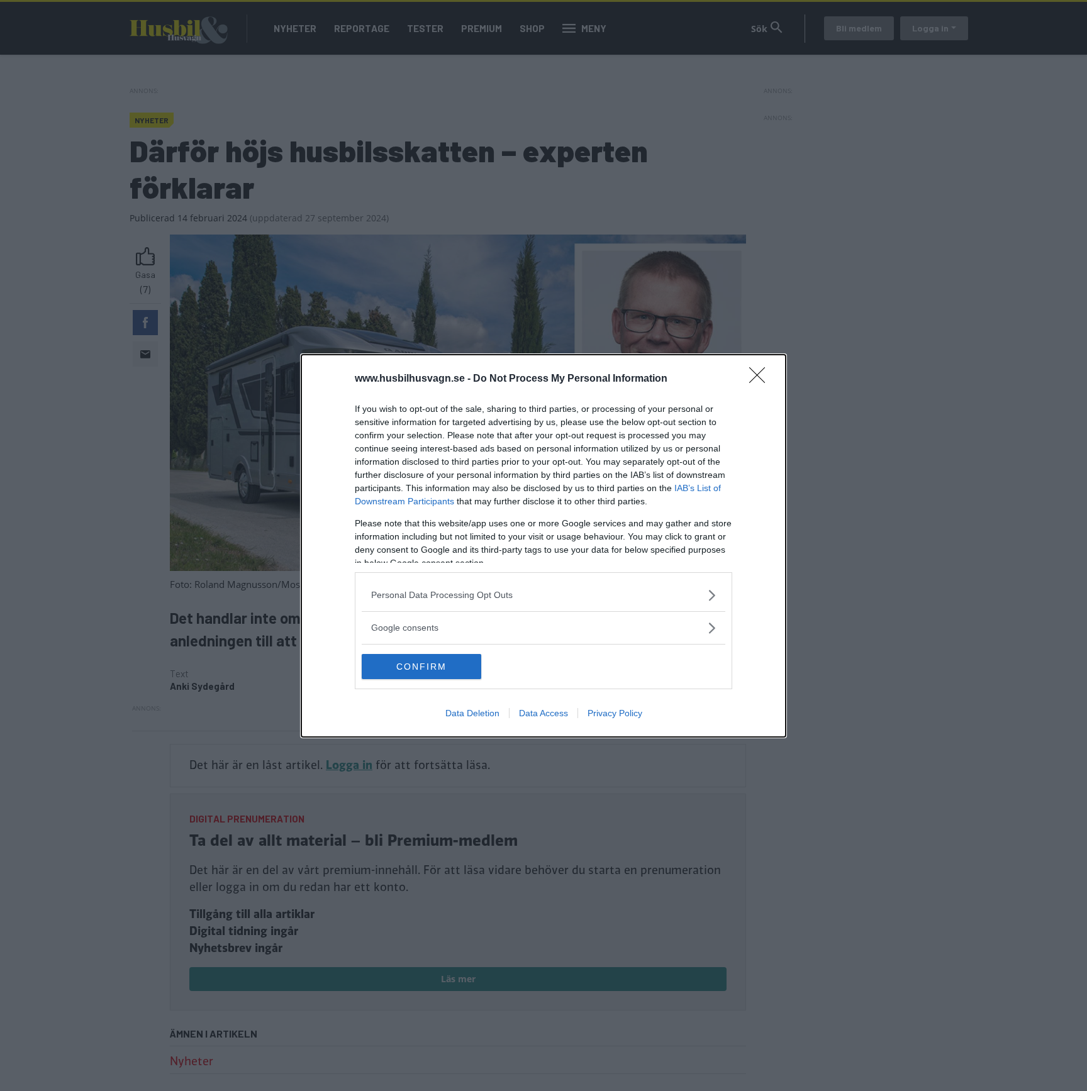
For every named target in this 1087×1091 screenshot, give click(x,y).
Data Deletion (472, 713)
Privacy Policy (615, 713)
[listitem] (543, 595)
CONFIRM (421, 667)
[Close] (761, 379)
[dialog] (543, 546)
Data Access (543, 713)
